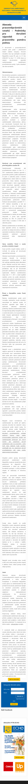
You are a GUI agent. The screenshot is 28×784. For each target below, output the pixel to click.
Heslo (5, 693)
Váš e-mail (7, 689)
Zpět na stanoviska (14, 679)
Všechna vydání (19, 757)
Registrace (14, 704)
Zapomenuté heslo (20, 699)
